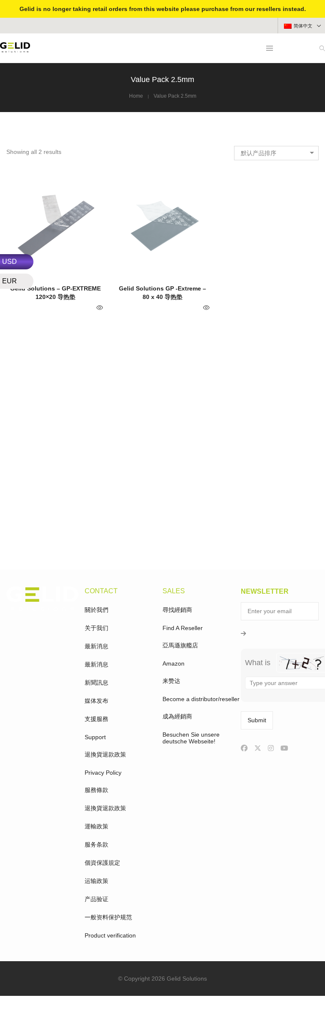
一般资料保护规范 (108, 917)
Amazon (173, 663)
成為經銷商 (177, 716)
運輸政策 (96, 826)
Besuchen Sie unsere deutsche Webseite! (191, 738)
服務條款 (96, 790)
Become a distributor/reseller (201, 699)
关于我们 (96, 628)
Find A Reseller (182, 628)
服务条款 (96, 844)
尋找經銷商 (177, 609)
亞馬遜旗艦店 (180, 645)
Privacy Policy (103, 772)
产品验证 (96, 899)
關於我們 (96, 609)
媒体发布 (96, 700)
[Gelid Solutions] (15, 49)
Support (95, 737)
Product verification (110, 935)
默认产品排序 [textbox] (258, 153)
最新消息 (96, 646)
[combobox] (276, 153)
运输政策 (96, 880)
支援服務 (96, 718)
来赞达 (171, 680)
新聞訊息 (96, 682)
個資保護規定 (102, 862)
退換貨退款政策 (105, 754)
